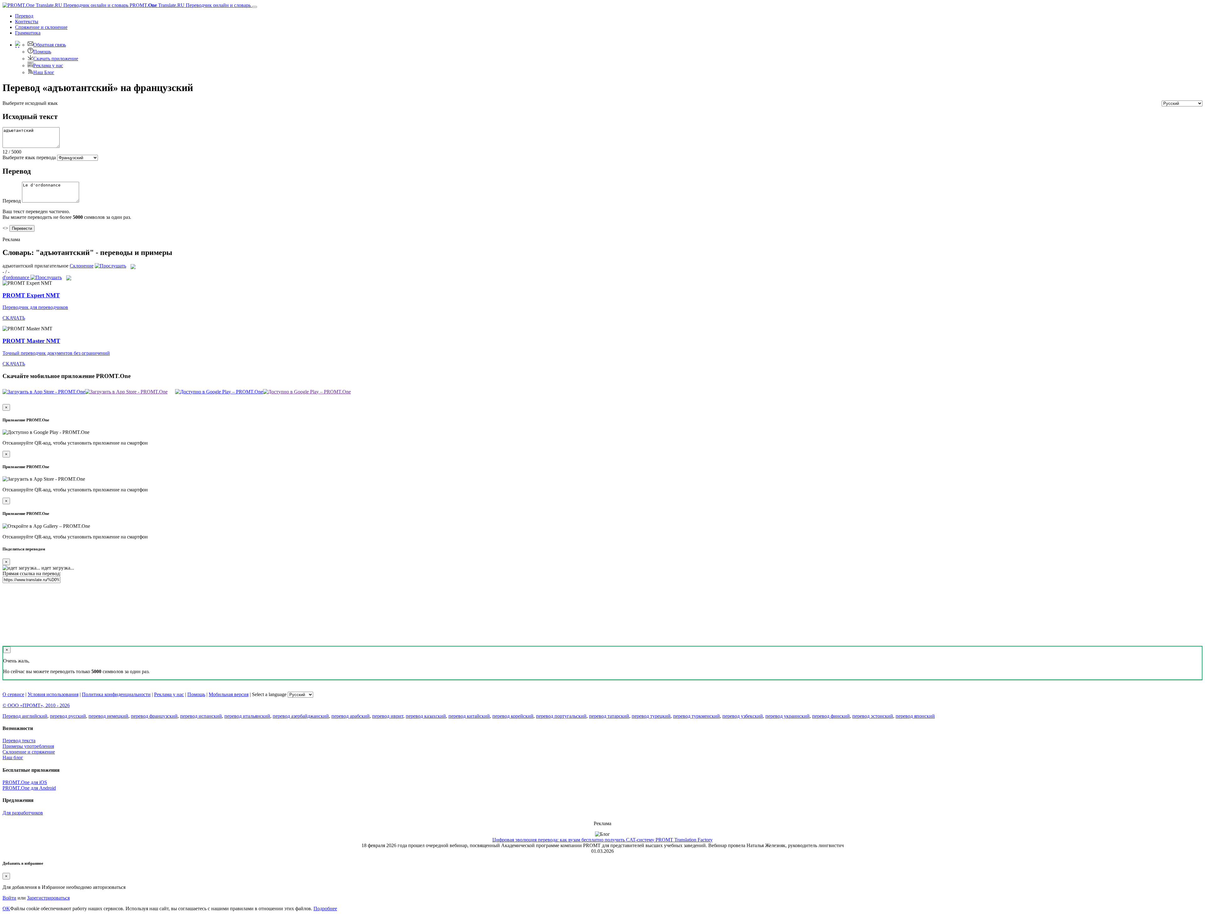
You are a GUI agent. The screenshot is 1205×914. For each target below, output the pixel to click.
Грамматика (27, 32)
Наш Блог (43, 72)
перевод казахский (426, 716)
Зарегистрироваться (48, 897)
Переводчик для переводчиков (35, 307)
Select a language (269, 694)
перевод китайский (469, 716)
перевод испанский (201, 716)
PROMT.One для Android (29, 788)
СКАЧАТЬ (14, 318)
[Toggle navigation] (254, 7)
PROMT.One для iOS (25, 782)
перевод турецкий (651, 716)
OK (6, 908)
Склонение (82, 265)
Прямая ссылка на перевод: (32, 573)
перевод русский (68, 716)
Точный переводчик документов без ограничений (56, 353)
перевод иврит (387, 716)
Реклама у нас (48, 65)
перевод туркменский (696, 716)
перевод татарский (609, 716)
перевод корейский (512, 716)
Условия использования (53, 694)
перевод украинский (787, 716)
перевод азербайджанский (301, 716)
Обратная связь (49, 44)
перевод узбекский (742, 716)
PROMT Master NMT (31, 341)
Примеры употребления (28, 746)
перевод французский (154, 716)
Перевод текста (19, 740)
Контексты (26, 21)
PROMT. (189, 5)
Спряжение (41, 27)
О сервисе (13, 694)
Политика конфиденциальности (116, 694)
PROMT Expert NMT (31, 295)
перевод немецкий (108, 716)
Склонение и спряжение (29, 751)
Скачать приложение (55, 58)
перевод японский (915, 716)
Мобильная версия (229, 694)
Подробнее (325, 908)
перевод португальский (561, 716)
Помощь (42, 51)
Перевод (24, 16)
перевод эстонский (872, 716)
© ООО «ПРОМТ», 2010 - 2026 (36, 705)
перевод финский (831, 716)
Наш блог (13, 757)
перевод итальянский (247, 716)
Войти (9, 897)
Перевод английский (25, 716)
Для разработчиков (23, 812)
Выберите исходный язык (30, 103)
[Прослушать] (110, 265)
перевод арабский (350, 716)
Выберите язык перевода (29, 157)
